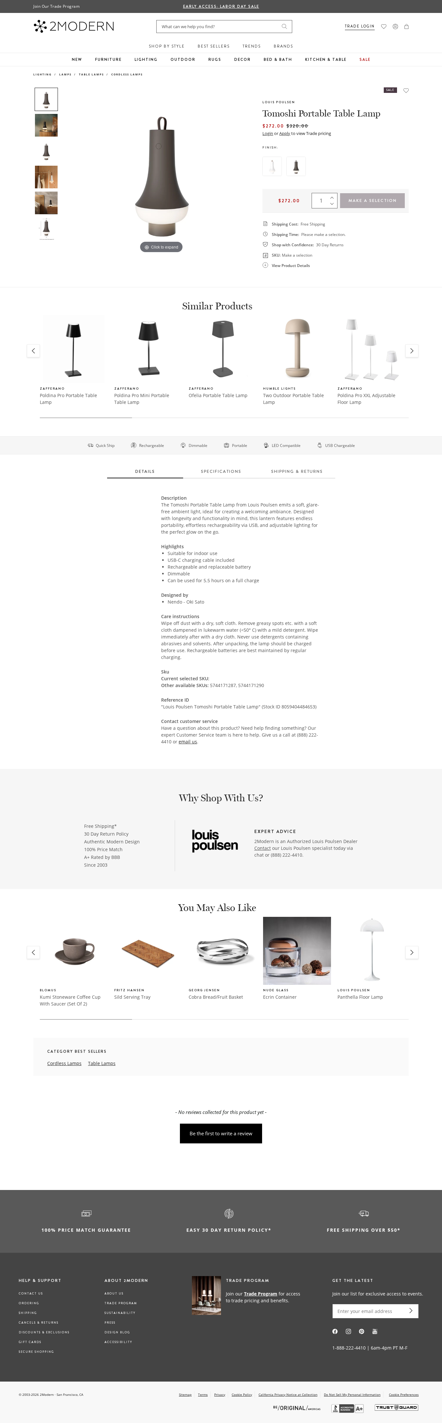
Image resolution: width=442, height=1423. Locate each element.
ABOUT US (114, 1293)
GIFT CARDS (30, 1342)
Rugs (214, 59)
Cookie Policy (242, 1394)
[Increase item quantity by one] (333, 196)
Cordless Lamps (127, 74)
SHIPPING (28, 1313)
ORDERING (29, 1303)
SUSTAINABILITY (120, 1313)
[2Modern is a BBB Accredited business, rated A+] (348, 1411)
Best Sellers (214, 46)
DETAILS (145, 471)
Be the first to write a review (221, 1133)
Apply (284, 133)
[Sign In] (395, 26)
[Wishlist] (383, 26)
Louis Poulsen (278, 102)
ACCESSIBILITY (118, 1342)
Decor (242, 59)
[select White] (272, 166)
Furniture (108, 59)
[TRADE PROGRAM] (248, 1296)
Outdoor (183, 59)
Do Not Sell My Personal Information (352, 1394)
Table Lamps (91, 74)
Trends (252, 46)
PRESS (110, 1323)
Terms (203, 1394)
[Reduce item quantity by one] (333, 205)
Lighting (146, 59)
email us (188, 742)
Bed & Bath (278, 59)
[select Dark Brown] (296, 166)
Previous (68, 171)
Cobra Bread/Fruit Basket (216, 997)
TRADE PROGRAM (121, 1303)
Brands (283, 46)
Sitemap (185, 1394)
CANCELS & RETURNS (39, 1323)
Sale (364, 59)
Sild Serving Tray (132, 997)
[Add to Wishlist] (406, 90)
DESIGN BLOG (117, 1332)
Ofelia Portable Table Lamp (218, 395)
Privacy (219, 1394)
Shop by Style (167, 46)
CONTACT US (31, 1293)
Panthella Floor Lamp (360, 997)
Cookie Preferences (404, 1395)
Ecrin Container (280, 997)
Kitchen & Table (326, 59)
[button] (406, 26)
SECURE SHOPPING (36, 1352)
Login (267, 133)
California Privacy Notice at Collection (288, 1394)
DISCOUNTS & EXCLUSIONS (44, 1332)
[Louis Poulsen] (215, 842)
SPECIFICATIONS (221, 471)
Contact (262, 848)
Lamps (65, 74)
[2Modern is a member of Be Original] (297, 1408)
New (77, 59)
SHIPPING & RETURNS (297, 471)
